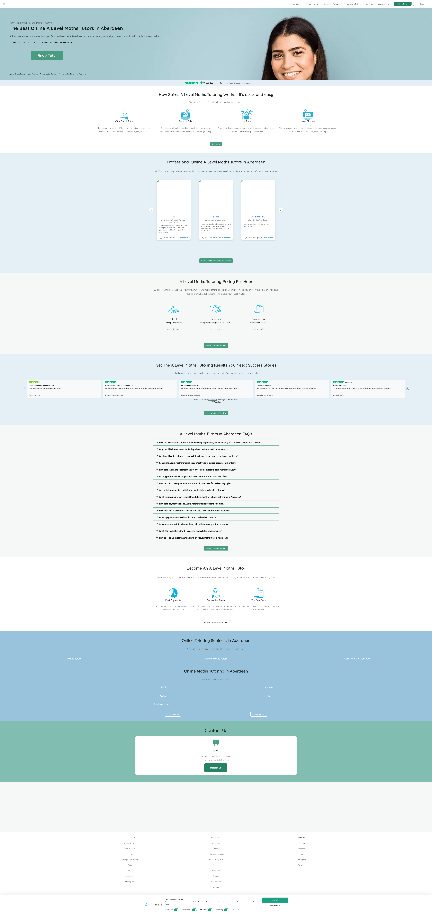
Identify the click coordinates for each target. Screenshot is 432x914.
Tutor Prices (369, 4)
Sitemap (216, 887)
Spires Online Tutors (17, 74)
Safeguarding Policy (216, 860)
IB (269, 695)
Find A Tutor (402, 4)
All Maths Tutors (258, 714)
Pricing (36, 42)
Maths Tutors (74, 658)
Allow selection (275, 906)
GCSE (163, 687)
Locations (216, 870)
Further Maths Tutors (216, 658)
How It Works (27, 42)
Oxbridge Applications (130, 860)
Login (422, 4)
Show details (237, 910)
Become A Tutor (384, 4)
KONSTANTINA (258, 216)
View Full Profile (164, 232)
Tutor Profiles (14, 42)
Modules (216, 865)
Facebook (302, 848)
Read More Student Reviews (216, 413)
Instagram (302, 860)
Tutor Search (296, 4)
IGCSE (163, 695)
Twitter (302, 854)
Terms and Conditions (216, 854)
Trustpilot (302, 865)
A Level (269, 687)
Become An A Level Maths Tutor (216, 622)
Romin (216, 216)
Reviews (129, 854)
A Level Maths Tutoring (48, 74)
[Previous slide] (151, 210)
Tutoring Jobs (129, 881)
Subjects (129, 876)
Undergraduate (162, 704)
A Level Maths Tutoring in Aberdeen (72, 74)
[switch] (194, 909)
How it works (130, 848)
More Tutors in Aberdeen (357, 658)
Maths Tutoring (32, 74)
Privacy (216, 848)
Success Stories (52, 42)
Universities (216, 881)
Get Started (216, 144)
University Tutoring (331, 4)
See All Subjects (173, 714)
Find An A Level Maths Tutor (216, 345)
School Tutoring (312, 4)
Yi (173, 216)
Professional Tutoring (351, 4)
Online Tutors (129, 843)
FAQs (43, 42)
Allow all (275, 900)
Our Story (216, 843)
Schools (216, 876)
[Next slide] (281, 210)
